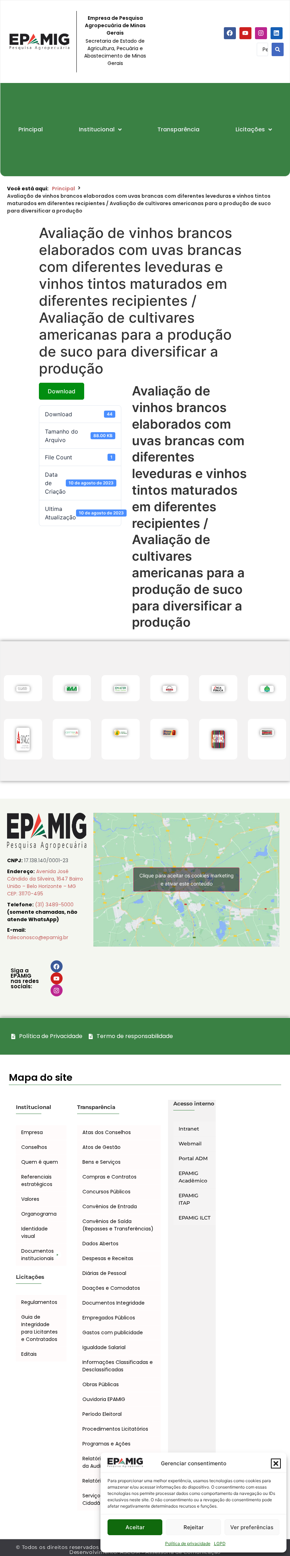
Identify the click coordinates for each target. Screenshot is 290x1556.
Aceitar (135, 1527)
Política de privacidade (187, 1543)
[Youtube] (245, 33)
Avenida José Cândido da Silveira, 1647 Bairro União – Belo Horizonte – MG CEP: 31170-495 (45, 882)
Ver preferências (251, 1527)
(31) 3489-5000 (54, 904)
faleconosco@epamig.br (37, 937)
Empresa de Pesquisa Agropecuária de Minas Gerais (115, 25)
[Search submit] (278, 49)
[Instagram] (261, 33)
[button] (275, 1463)
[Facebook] (230, 33)
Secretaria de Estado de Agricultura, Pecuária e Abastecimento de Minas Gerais (115, 52)
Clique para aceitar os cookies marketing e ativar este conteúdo (186, 879)
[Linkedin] (277, 33)
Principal (63, 188)
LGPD (220, 1543)
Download (61, 391)
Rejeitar (194, 1527)
